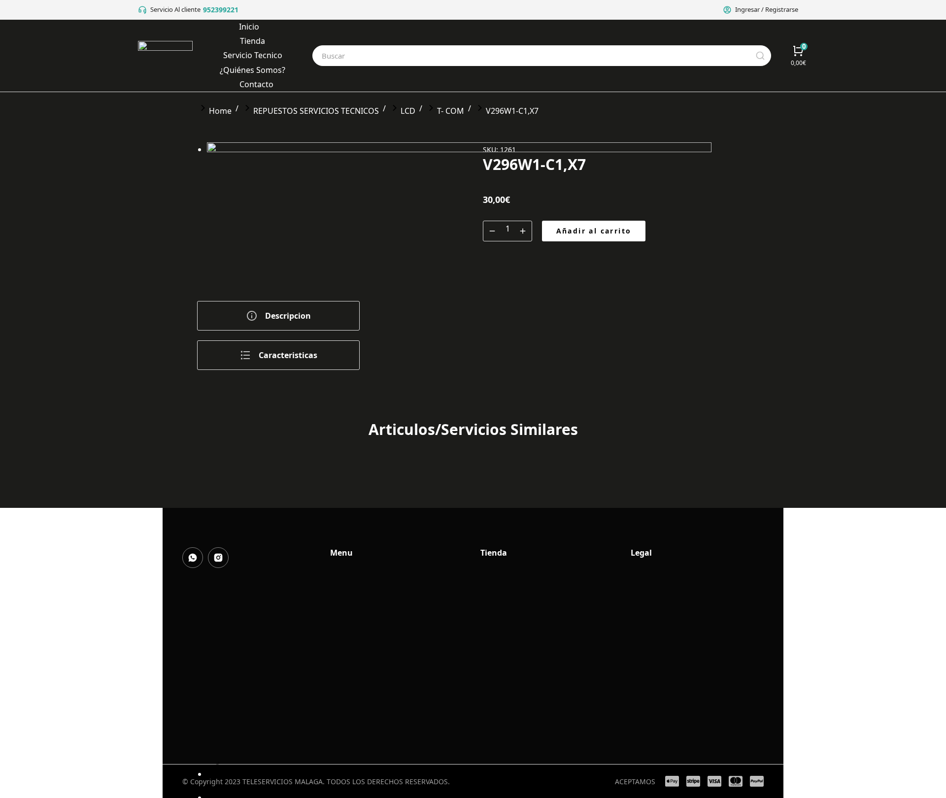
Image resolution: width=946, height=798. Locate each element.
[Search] (760, 55)
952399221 (220, 9)
